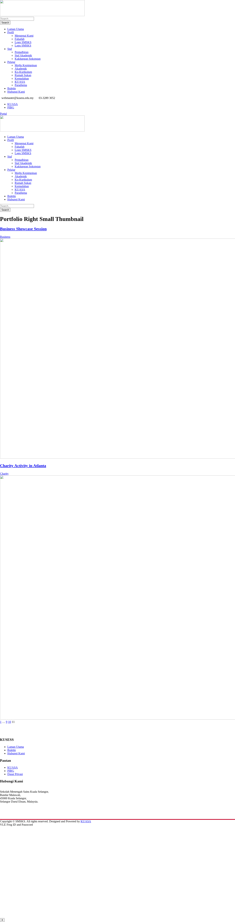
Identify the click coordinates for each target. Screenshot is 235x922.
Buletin (11, 88)
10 (9, 721)
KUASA (20, 81)
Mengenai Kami (24, 35)
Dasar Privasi (15, 774)
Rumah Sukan (23, 75)
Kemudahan (22, 78)
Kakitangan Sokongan (28, 58)
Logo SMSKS (23, 42)
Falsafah (19, 38)
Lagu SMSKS (23, 45)
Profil (10, 32)
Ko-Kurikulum (23, 71)
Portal (3, 113)
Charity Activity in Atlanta (23, 465)
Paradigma (21, 85)
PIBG (10, 107)
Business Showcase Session (23, 228)
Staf (9, 48)
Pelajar (11, 62)
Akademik (21, 68)
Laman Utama (15, 29)
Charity (4, 473)
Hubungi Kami (16, 91)
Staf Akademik (23, 55)
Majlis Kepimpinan (26, 65)
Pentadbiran (21, 52)
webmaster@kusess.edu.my (16, 814)
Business (5, 236)
